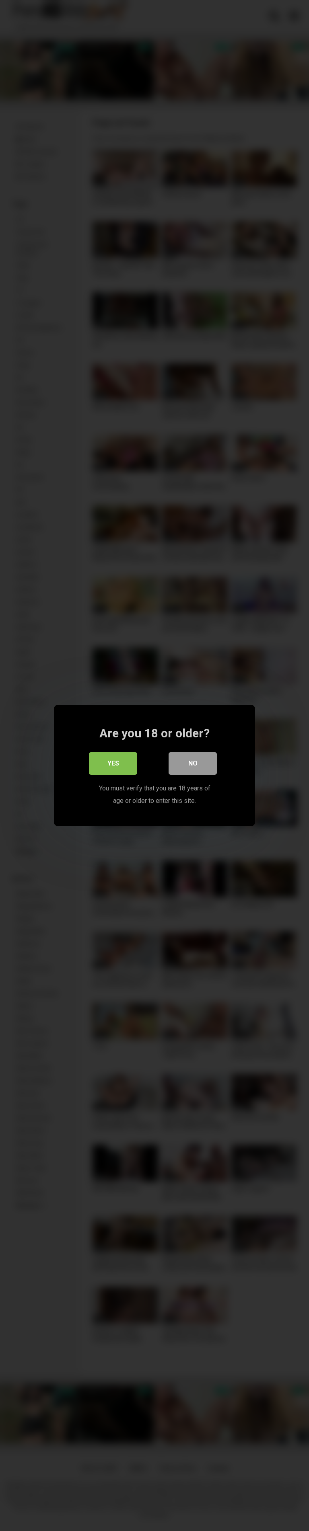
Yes (113, 763)
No (193, 763)
